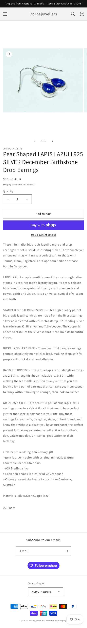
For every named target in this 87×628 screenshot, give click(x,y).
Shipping (7, 184)
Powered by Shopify (56, 620)
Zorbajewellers (37, 620)
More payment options (43, 234)
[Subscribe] (66, 551)
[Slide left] (34, 141)
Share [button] (11, 508)
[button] (5, 14)
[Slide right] (52, 141)
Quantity (8, 191)
